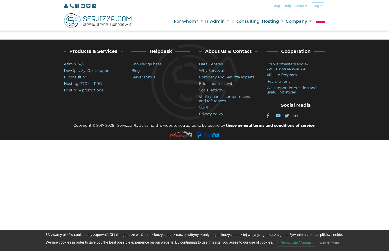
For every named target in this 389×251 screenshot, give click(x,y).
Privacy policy (211, 114)
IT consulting (245, 21)
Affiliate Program (282, 75)
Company (296, 21)
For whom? (186, 21)
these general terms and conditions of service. (271, 125)
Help (287, 6)
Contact (301, 6)
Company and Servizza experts (227, 77)
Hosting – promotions (83, 90)
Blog (276, 6)
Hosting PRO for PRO (83, 84)
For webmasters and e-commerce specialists (287, 66)
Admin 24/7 (74, 64)
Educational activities (218, 84)
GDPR (204, 107)
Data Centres (211, 64)
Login (318, 6)
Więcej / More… (330, 242)
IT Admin (215, 21)
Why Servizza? (212, 71)
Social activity (211, 90)
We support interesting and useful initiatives (292, 90)
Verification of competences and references (224, 99)
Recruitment (278, 81)
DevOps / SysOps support (87, 71)
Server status (143, 77)
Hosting (270, 21)
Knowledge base (146, 64)
